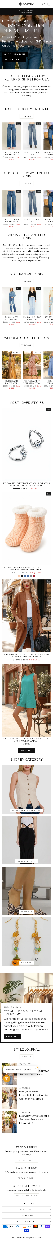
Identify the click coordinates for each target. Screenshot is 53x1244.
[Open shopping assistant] (6, 1078)
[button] (20, 1069)
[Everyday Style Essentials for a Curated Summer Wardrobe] (9, 1074)
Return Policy (26, 1178)
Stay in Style (26, 1221)
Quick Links (26, 1203)
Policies (26, 1209)
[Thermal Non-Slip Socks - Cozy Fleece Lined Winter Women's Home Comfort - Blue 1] (25, 576)
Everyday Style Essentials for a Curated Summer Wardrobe (34, 1095)
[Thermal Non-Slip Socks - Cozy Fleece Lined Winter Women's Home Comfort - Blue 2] (28, 576)
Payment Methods (26, 1196)
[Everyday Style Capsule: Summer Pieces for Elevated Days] (9, 1122)
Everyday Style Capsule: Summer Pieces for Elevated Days (34, 1119)
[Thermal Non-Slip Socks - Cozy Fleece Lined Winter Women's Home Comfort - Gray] (31, 576)
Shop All (12, 1037)
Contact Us (26, 1215)
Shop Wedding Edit (35, 56)
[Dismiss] (35, 1068)
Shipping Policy (26, 1160)
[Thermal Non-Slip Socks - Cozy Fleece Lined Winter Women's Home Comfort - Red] (34, 576)
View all (26, 116)
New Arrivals (39, 61)
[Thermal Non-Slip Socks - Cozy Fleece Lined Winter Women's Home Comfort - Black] (22, 576)
